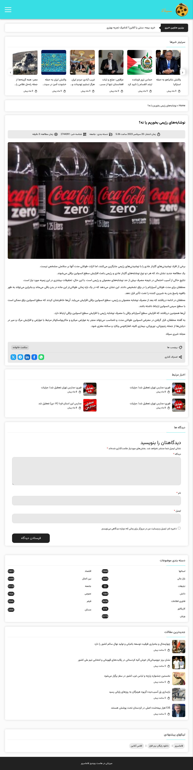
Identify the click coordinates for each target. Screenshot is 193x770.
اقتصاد (49, 571)
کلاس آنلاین (136, 746)
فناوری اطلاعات (144, 601)
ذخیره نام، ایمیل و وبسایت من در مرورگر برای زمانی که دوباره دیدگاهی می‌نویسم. (139, 529)
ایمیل (177, 511)
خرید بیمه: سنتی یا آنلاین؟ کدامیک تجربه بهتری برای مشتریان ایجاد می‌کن (117, 28)
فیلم (49, 601)
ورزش (143, 616)
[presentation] (182, 72)
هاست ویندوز (96, 763)
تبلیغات (144, 586)
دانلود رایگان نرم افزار (158, 746)
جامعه (93, 134)
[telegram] (20, 357)
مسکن (49, 610)
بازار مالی (144, 579)
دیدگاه (177, 454)
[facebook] (34, 357)
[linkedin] (27, 357)
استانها (143, 571)
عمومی (49, 594)
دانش (144, 594)
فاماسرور (179, 746)
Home (182, 106)
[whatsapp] (41, 357)
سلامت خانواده (20, 347)
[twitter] (13, 357)
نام (178, 493)
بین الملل (49, 579)
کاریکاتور (144, 609)
